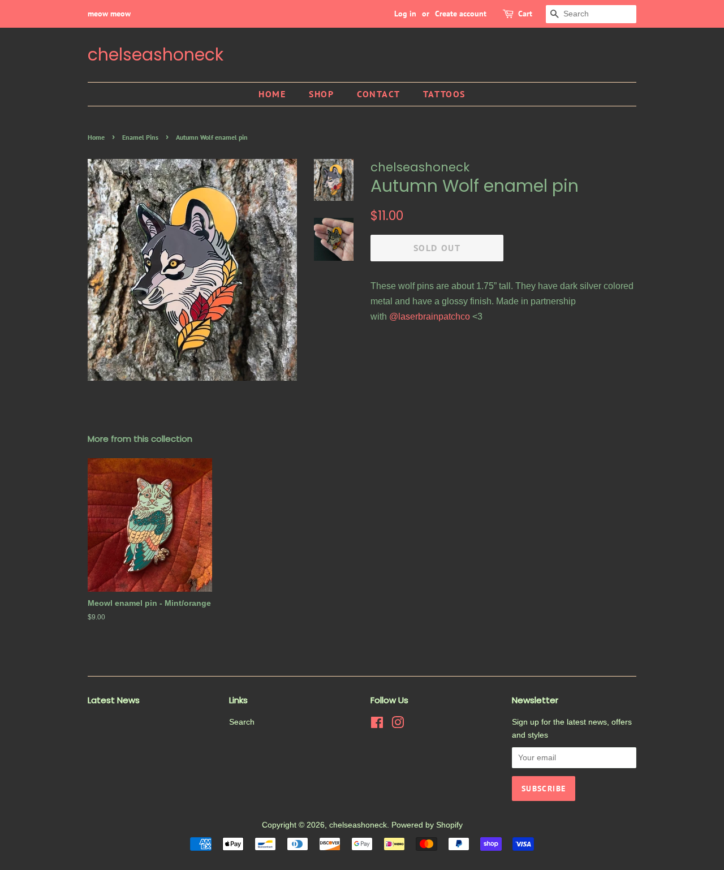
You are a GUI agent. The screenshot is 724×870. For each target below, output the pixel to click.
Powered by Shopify (427, 825)
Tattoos (444, 94)
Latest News (114, 700)
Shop (321, 94)
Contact (378, 94)
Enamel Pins (140, 137)
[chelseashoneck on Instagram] (397, 725)
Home (272, 94)
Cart (525, 13)
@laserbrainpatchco (429, 316)
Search (242, 722)
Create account (460, 13)
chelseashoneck (155, 55)
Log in (405, 13)
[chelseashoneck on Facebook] (376, 725)
